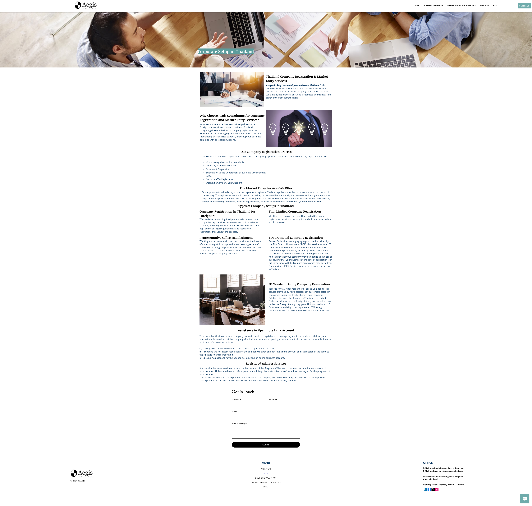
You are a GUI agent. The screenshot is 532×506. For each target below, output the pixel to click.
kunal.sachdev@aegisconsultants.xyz (447, 468)
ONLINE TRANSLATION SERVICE (266, 482)
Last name (272, 399)
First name (237, 399)
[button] (416, 6)
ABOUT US (266, 469)
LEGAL (266, 473)
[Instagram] (436, 489)
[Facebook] (429, 489)
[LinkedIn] (425, 489)
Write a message (239, 423)
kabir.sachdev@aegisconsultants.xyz (446, 471)
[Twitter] (433, 489)
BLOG (265, 487)
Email (235, 411)
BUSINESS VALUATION (265, 478)
